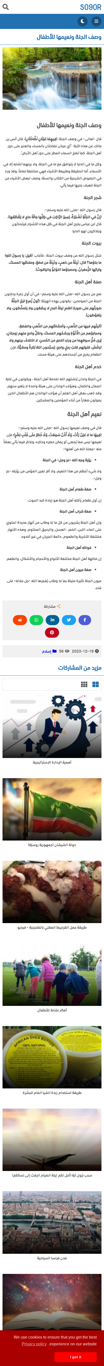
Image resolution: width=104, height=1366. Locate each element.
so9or (90, 7)
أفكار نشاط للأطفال (52, 1010)
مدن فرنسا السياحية (52, 1258)
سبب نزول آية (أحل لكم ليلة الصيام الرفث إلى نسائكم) (52, 1175)
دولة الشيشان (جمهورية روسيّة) (52, 845)
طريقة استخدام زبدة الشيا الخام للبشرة (52, 1093)
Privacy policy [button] (34, 1344)
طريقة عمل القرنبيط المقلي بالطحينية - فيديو (52, 927)
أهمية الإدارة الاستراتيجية (52, 762)
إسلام (46, 651)
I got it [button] (75, 1357)
